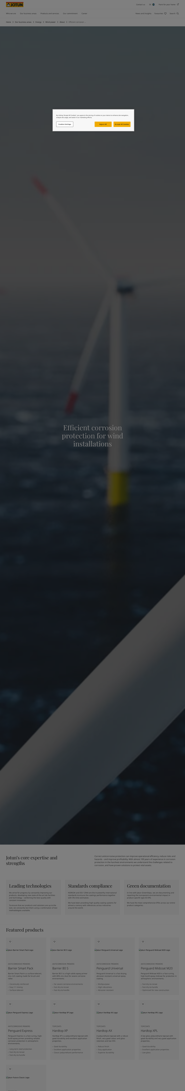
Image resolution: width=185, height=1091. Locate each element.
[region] (93, 120)
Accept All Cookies (122, 124)
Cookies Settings (64, 124)
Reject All (103, 124)
